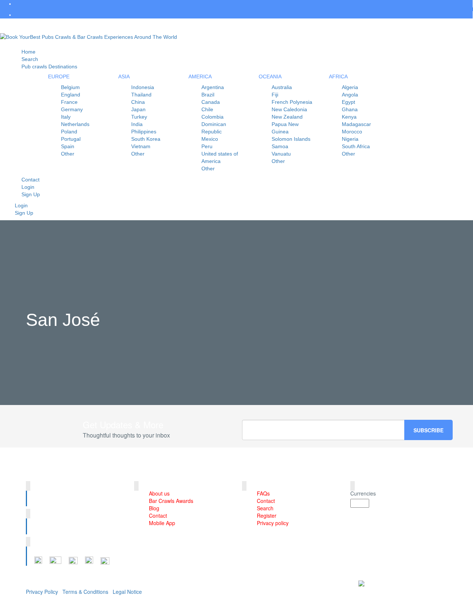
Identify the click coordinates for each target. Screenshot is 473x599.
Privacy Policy (42, 591)
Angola (350, 95)
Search (265, 508)
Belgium (70, 87)
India (137, 124)
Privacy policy (273, 523)
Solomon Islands (291, 139)
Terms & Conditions (85, 591)
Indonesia (142, 87)
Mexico (209, 139)
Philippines (143, 132)
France (69, 102)
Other (67, 154)
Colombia (212, 117)
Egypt (348, 102)
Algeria (350, 87)
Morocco (352, 132)
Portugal (71, 139)
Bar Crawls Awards (171, 500)
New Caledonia (289, 109)
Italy (66, 117)
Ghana (350, 109)
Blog (154, 508)
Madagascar (356, 124)
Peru (206, 146)
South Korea (145, 139)
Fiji (275, 95)
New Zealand (287, 117)
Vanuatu (281, 154)
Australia (282, 87)
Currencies (363, 493)
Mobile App (162, 523)
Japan (138, 109)
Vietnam (140, 146)
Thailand (141, 95)
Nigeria (350, 139)
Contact (158, 515)
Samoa (280, 146)
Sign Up (30, 194)
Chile (207, 109)
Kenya (349, 117)
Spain (67, 146)
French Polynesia (292, 102)
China (138, 102)
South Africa (356, 146)
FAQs (263, 493)
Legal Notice (127, 591)
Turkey (139, 117)
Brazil (207, 95)
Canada (210, 102)
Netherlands (75, 124)
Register (266, 515)
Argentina (212, 87)
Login (21, 205)
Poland (69, 132)
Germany (72, 109)
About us (159, 493)
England (70, 95)
